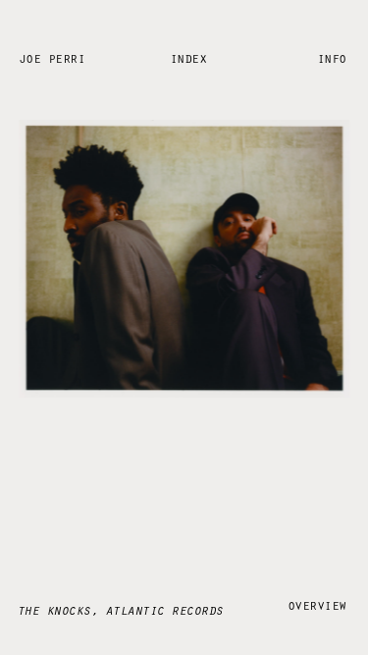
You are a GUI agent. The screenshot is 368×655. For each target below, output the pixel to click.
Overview (317, 604)
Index (188, 57)
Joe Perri (52, 57)
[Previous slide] (84, 328)
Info (331, 57)
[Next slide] (284, 328)
